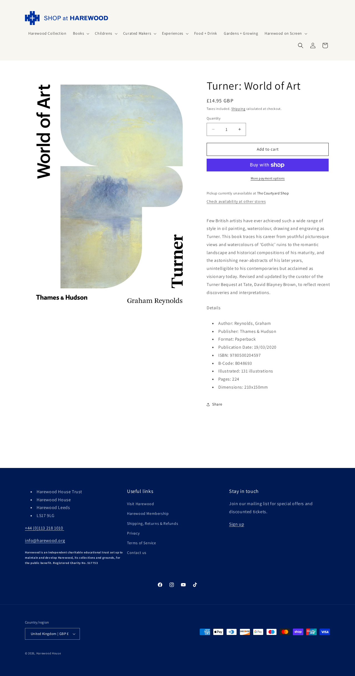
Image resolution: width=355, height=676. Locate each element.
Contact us (136, 552)
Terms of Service (141, 542)
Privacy (133, 533)
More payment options (268, 178)
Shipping (238, 109)
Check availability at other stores (236, 201)
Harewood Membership (148, 513)
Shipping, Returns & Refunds (152, 523)
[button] (81, 33)
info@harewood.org (45, 540)
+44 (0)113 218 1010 (44, 528)
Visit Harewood (140, 503)
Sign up (236, 524)
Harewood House (48, 653)
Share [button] (217, 404)
